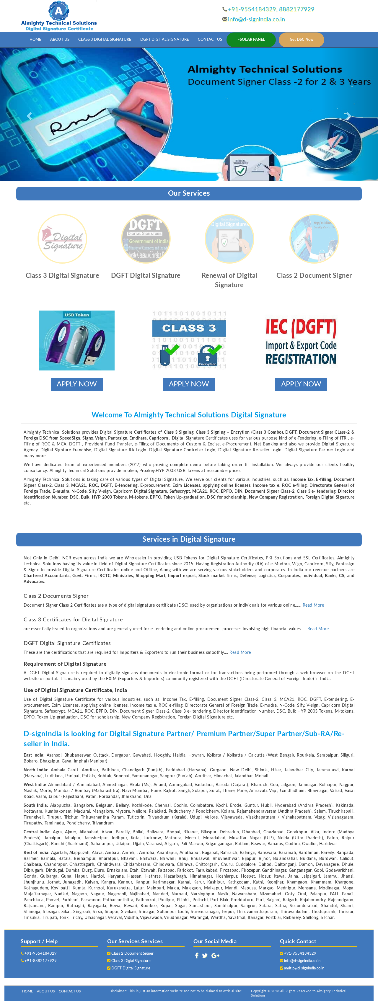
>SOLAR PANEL (251, 40)
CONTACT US (210, 40)
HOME (35, 40)
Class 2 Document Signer (132, 954)
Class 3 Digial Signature (130, 961)
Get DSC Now (301, 40)
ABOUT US (59, 40)
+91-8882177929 (40, 961)
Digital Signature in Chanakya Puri (186, 980)
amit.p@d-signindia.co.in (304, 968)
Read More (313, 605)
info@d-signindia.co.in (256, 19)
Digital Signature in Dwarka (238, 980)
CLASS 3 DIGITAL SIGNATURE (104, 40)
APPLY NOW (77, 384)
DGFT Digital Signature (130, 968)
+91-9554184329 (40, 954)
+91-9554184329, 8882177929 (271, 9)
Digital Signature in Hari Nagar (346, 980)
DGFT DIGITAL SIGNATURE (164, 40)
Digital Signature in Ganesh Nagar (291, 980)
